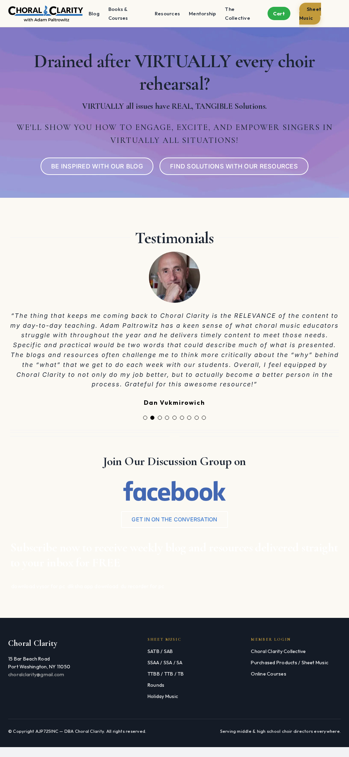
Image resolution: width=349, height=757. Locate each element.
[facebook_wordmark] (174, 480)
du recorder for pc (142, 582)
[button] (145, 414)
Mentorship (202, 13)
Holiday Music (163, 692)
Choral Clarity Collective (278, 647)
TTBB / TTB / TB (166, 670)
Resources (167, 13)
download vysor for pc (38, 582)
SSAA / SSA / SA (165, 659)
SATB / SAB (160, 647)
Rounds (156, 681)
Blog (94, 13)
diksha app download (93, 582)
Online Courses (268, 670)
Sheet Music (310, 13)
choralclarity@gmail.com (36, 671)
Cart (279, 13)
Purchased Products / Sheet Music (289, 659)
